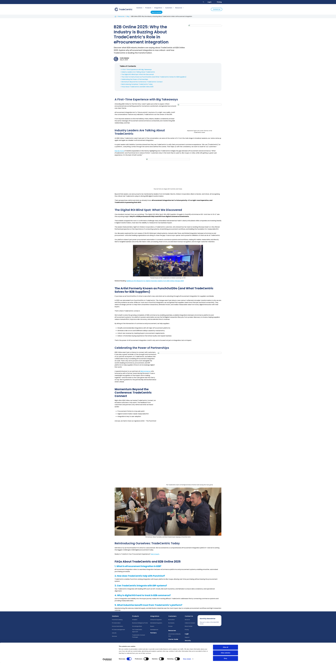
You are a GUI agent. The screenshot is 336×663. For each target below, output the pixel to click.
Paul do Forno (119, 151)
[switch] (146, 658)
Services (114, 636)
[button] (203, 2)
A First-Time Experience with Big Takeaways (136, 70)
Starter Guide (173, 639)
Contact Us (189, 616)
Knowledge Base (137, 626)
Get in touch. (155, 554)
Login (187, 634)
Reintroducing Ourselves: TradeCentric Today (137, 84)
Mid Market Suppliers (156, 623)
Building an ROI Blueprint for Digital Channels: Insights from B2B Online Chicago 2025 (155, 281)
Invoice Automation (117, 626)
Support (187, 637)
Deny (225, 658)
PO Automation (116, 623)
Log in (209, 2)
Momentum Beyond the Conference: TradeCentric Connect (142, 82)
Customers (168, 8)
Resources (178, 8)
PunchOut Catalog (117, 619)
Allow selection (225, 653)
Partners (153, 633)
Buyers (152, 626)
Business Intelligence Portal (140, 623)
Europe (170, 626)
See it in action (156, 12)
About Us (187, 619)
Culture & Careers (190, 623)
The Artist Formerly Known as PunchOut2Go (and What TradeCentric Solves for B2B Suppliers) (153, 77)
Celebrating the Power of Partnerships (134, 79)
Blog (128, 16)
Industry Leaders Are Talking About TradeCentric (138, 72)
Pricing (219, 2)
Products (148, 8)
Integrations (158, 8)
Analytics (134, 619)
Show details (187, 659)
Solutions (139, 8)
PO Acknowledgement (118, 629)
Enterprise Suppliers (156, 619)
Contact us (216, 9)
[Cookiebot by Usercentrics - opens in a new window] (107, 659)
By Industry (171, 623)
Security (188, 641)
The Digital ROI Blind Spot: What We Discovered (137, 74)
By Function (171, 619)
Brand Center (188, 626)
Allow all (225, 647)
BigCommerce (145, 371)
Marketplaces (154, 629)
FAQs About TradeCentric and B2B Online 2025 (137, 87)
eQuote (114, 633)
